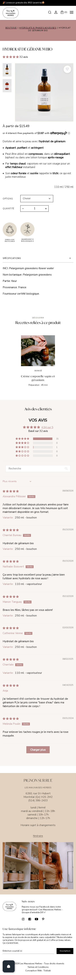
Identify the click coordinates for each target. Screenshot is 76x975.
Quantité (8, 208)
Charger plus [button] (38, 750)
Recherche (50, 12)
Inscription (65, 950)
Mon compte (56, 12)
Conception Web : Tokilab (38, 970)
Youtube (36, 919)
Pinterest (43, 919)
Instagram (23, 919)
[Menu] (71, 13)
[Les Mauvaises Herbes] (11, 13)
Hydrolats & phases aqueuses (37, 28)
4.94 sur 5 (47, 427)
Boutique (11, 28)
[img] (11, 491)
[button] (11, 57)
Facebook (29, 919)
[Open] (9, 966)
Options (8, 198)
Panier (65, 12)
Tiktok (50, 919)
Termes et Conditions (38, 967)
